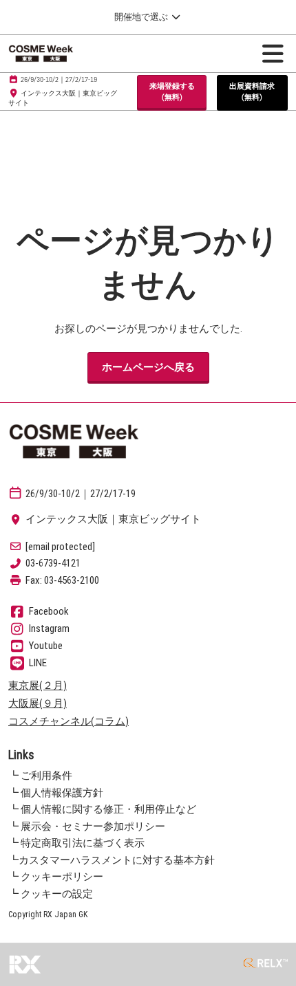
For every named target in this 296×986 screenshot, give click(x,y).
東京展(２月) (37, 685)
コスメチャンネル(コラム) (68, 721)
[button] (171, 92)
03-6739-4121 (53, 563)
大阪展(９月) (37, 703)
